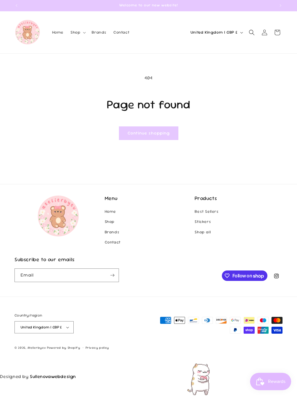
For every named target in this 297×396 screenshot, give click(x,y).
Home (110, 211)
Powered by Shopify (63, 348)
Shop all (203, 232)
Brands (112, 232)
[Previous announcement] (16, 5)
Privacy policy (97, 348)
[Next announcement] (280, 5)
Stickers (203, 221)
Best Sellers (206, 211)
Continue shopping (149, 133)
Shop (110, 221)
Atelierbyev (37, 348)
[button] (77, 32)
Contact (113, 242)
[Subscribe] (112, 275)
